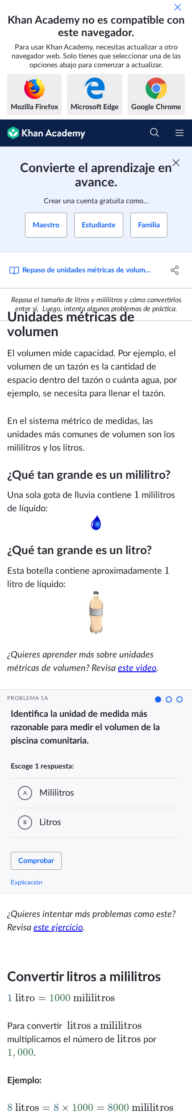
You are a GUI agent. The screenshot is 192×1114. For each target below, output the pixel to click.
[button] (158, 699)
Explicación (26, 882)
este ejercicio (58, 927)
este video (137, 668)
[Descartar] (178, 7)
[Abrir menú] (179, 132)
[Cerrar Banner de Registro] (176, 163)
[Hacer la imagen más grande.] (96, 522)
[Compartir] (175, 270)
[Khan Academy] (42, 133)
